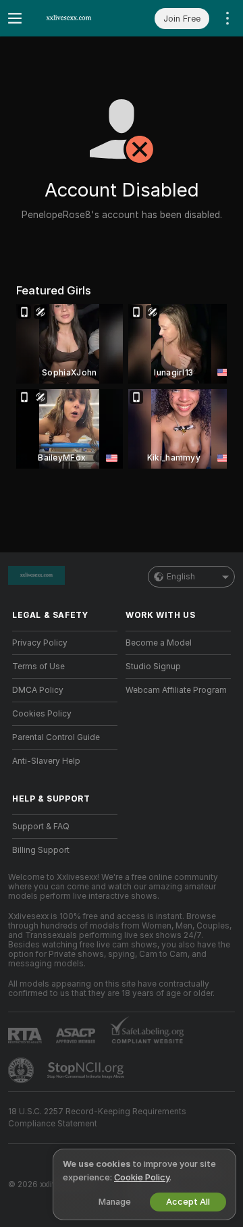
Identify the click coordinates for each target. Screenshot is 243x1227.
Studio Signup (153, 666)
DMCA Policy (37, 690)
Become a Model (159, 643)
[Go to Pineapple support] (22, 1070)
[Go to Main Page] (76, 18)
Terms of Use (38, 666)
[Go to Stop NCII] (87, 1070)
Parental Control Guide (56, 737)
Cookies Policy (42, 714)
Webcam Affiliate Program (176, 690)
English (181, 576)
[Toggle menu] (15, 18)
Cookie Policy (141, 1177)
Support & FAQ (41, 826)
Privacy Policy (40, 643)
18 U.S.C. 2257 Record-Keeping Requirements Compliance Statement (97, 1117)
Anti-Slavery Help (46, 761)
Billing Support (41, 850)
